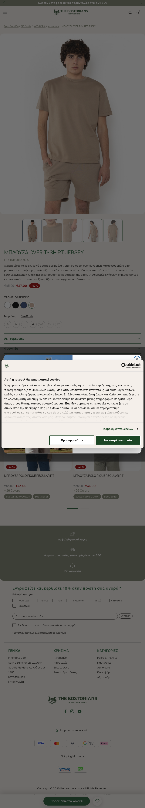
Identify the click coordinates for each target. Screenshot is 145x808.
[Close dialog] (137, 359)
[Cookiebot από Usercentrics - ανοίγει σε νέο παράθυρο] (124, 366)
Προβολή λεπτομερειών (117, 428)
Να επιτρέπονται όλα (118, 440)
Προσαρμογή (69, 440)
